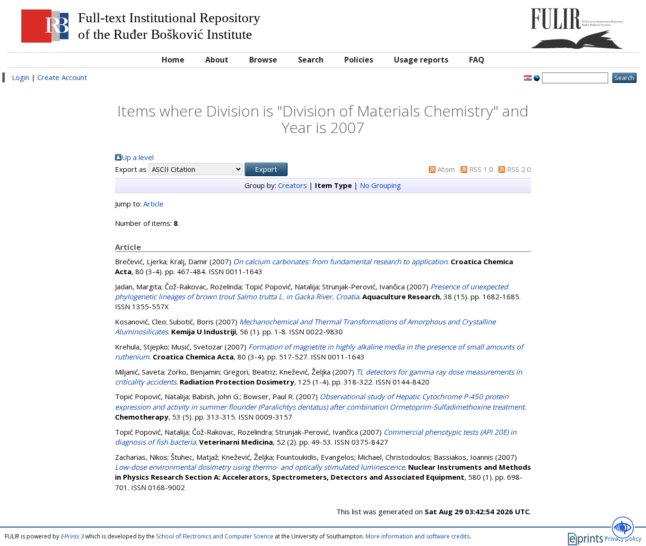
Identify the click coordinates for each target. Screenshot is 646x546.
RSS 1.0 (481, 169)
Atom (446, 169)
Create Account (62, 77)
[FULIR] (555, 25)
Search (310, 59)
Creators (292, 185)
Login (20, 77)
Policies (358, 59)
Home (173, 59)
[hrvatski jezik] (528, 77)
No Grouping (380, 185)
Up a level (138, 157)
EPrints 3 (72, 536)
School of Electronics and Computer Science (214, 536)
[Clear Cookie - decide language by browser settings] (536, 77)
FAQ (476, 59)
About (216, 59)
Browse (263, 59)
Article (153, 203)
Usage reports (421, 59)
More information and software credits (418, 536)
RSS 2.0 (519, 169)
